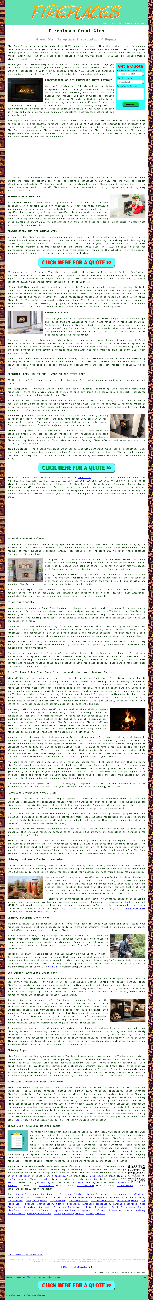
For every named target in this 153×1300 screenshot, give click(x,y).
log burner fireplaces (23, 982)
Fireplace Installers (48, 1197)
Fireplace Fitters (133, 1197)
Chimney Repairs (53, 1277)
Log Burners (48, 1194)
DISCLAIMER (139, 24)
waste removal (85, 1186)
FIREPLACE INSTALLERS (120, 853)
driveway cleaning (83, 1182)
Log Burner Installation (128, 1194)
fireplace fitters (54, 1173)
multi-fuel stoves (19, 407)
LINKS (112, 24)
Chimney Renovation (39, 1213)
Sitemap (9, 1277)
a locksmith (46, 1186)
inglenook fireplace (50, 347)
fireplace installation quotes (73, 1117)
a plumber (44, 1179)
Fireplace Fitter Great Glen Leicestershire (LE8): (40, 46)
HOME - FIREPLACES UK (76, 1267)
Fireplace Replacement (78, 1197)
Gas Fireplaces (78, 1201)
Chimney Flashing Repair (69, 1213)
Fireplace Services (72, 1194)
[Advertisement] (76, 157)
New (35, 1277)
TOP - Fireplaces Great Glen (25, 1254)
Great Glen (84, 478)
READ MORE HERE (135, 908)
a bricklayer (60, 1176)
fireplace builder (99, 300)
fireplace (115, 46)
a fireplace (31, 1113)
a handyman (96, 1176)
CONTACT (128, 24)
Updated (42, 1277)
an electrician (21, 1176)
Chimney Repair (95, 1213)
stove (71, 1016)
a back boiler (81, 425)
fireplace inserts (71, 626)
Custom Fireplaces (102, 1201)
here (18, 1120)
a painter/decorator (85, 1179)
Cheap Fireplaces (27, 1194)
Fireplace (13, 478)
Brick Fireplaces (98, 1194)
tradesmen (46, 1189)
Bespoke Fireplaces (107, 1197)
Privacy (144, 1277)
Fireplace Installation (38, 1204)
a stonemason (125, 1186)
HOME (105, 24)
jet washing (42, 1182)
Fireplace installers (21, 1104)
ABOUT (119, 24)
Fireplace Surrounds (20, 1197)
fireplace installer (56, 212)
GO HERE (52, 967)
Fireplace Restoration (96, 1204)
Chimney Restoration (120, 1210)
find (17, 1088)
